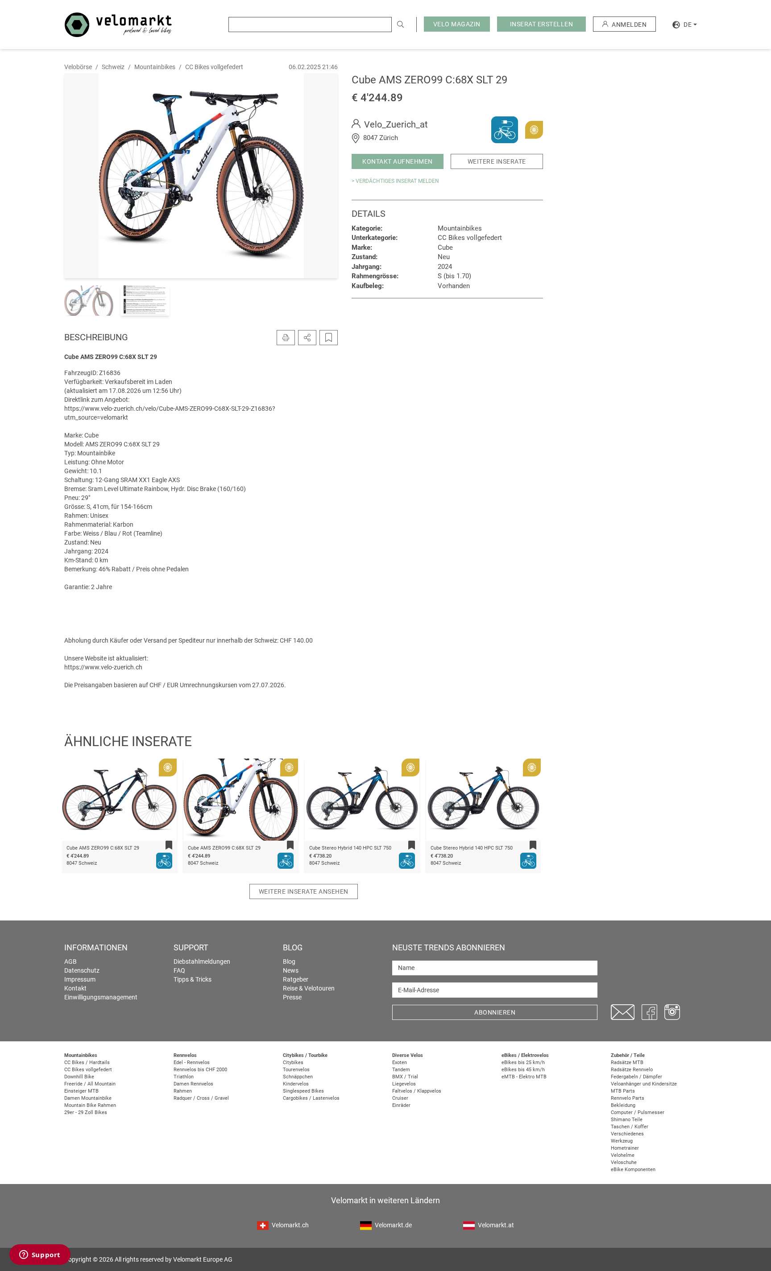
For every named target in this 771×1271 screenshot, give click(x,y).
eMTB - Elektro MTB (524, 1077)
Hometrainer (625, 1148)
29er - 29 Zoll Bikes (85, 1112)
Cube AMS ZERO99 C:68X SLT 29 (102, 848)
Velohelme (622, 1155)
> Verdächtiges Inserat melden (395, 181)
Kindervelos (296, 1084)
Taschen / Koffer (629, 1127)
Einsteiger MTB (81, 1091)
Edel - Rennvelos (192, 1062)
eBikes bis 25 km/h (523, 1062)
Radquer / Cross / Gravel (201, 1098)
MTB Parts (623, 1091)
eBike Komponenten (633, 1169)
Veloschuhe (624, 1162)
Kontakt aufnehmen (397, 161)
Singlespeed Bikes (303, 1091)
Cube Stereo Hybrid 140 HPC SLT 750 (350, 848)
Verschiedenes (627, 1134)
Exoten (399, 1062)
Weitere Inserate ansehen (303, 891)
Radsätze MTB (627, 1062)
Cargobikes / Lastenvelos (311, 1098)
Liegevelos (404, 1084)
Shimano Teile (626, 1119)
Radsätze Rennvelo (632, 1070)
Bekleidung (623, 1105)
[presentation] (80, 801)
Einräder (401, 1105)
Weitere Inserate (497, 161)
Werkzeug (622, 1141)
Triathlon (184, 1077)
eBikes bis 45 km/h (523, 1070)
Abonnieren (494, 1012)
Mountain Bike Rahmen (90, 1105)
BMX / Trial (405, 1077)
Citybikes (293, 1062)
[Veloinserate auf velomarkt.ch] (118, 24)
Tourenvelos (296, 1070)
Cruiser (400, 1098)
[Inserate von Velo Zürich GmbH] (504, 129)
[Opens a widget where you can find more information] (39, 1255)
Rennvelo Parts (627, 1098)
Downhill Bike (79, 1077)
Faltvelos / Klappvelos (416, 1091)
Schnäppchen (298, 1077)
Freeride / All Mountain (90, 1084)
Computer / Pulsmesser (637, 1112)
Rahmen (183, 1091)
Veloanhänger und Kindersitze (644, 1084)
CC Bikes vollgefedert (88, 1070)
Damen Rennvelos (193, 1084)
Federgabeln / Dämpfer (636, 1077)
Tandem (401, 1070)
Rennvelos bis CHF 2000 (200, 1070)
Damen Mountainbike (88, 1098)
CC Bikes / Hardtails (87, 1062)
